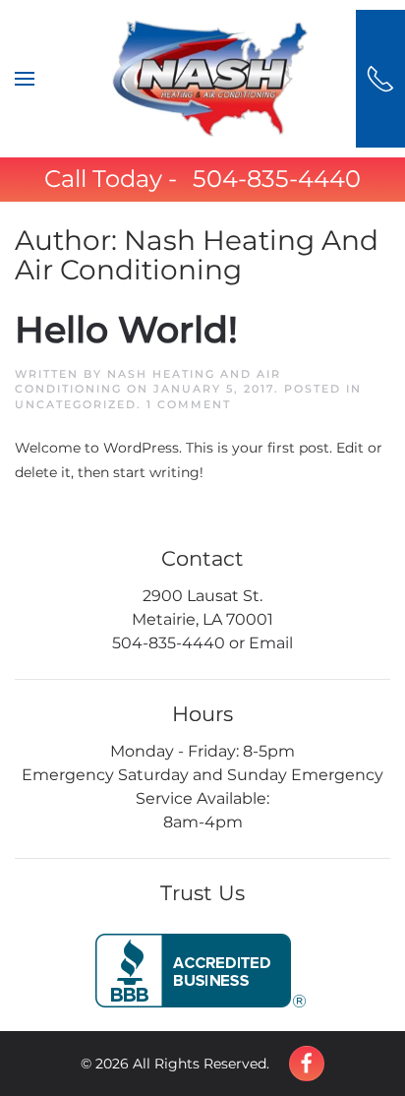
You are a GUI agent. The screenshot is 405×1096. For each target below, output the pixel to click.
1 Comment (188, 404)
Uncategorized (76, 404)
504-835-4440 (277, 178)
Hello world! (126, 329)
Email (271, 643)
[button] (24, 78)
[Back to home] (210, 79)
